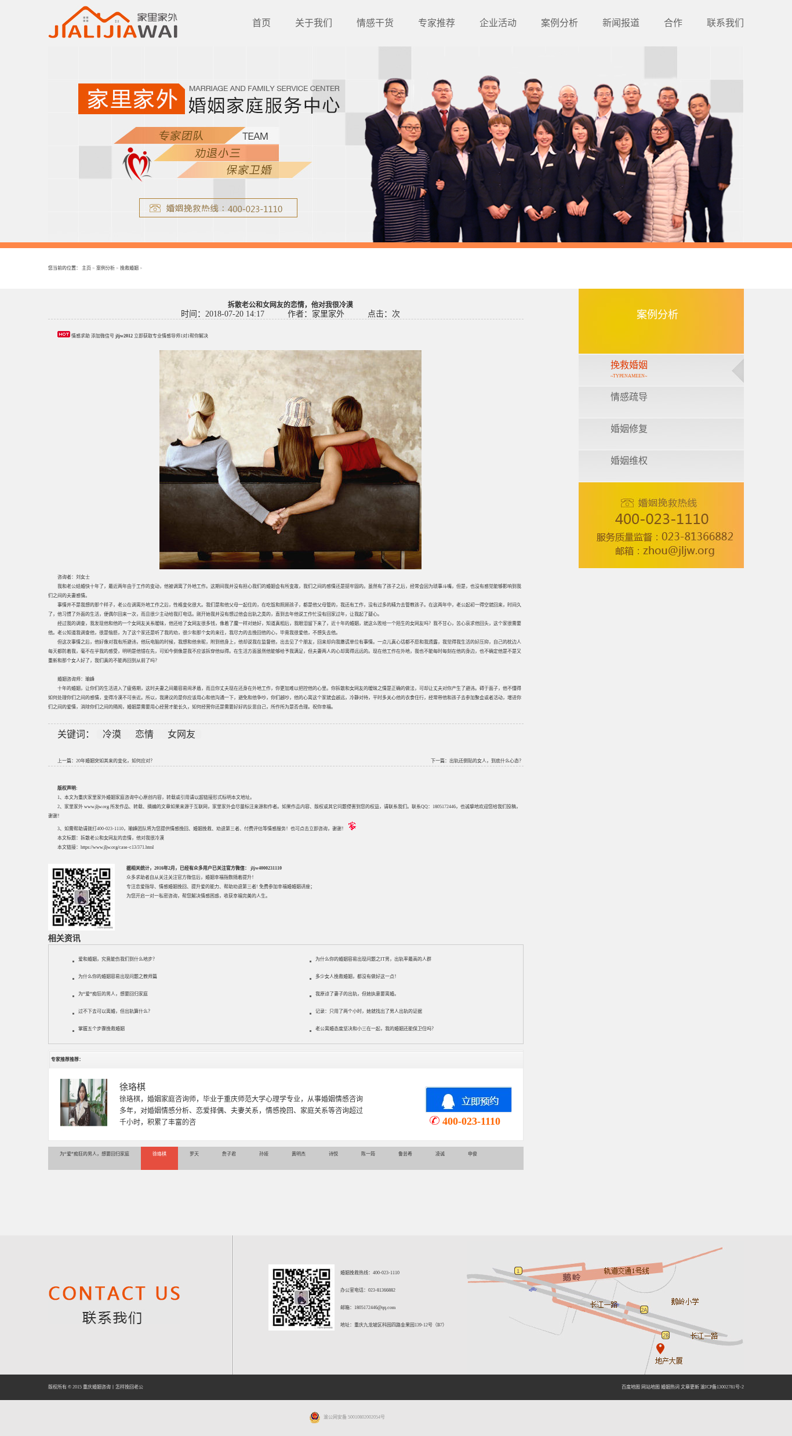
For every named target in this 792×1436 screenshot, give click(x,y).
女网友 (181, 734)
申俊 (472, 1154)
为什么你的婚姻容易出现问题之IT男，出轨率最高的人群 (373, 959)
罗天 (194, 1154)
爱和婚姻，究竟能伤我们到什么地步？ (117, 959)
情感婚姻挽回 (173, 886)
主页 (86, 268)
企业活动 (498, 23)
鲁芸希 (405, 1154)
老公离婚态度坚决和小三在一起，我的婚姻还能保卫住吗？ (375, 1028)
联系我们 (725, 23)
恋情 (145, 734)
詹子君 (229, 1154)
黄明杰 (299, 1154)
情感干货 (375, 23)
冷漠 (113, 734)
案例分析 (559, 23)
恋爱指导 (145, 886)
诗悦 (333, 1154)
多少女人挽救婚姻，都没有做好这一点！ (357, 976)
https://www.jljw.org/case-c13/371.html (117, 847)
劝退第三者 (244, 886)
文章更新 (690, 1387)
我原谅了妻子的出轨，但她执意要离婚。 (357, 994)
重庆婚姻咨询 (97, 1387)
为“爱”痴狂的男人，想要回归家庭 (113, 994)
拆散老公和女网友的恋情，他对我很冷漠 (122, 838)
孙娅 (263, 1154)
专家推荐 (436, 23)
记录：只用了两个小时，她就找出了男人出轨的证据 (368, 1011)
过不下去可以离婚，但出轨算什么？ (115, 1011)
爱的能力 (210, 886)
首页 (261, 23)
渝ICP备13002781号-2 (722, 1387)
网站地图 (650, 1387)
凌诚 (440, 1154)
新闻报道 (621, 23)
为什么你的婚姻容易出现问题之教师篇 (117, 976)
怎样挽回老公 (129, 1387)
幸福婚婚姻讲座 (294, 886)
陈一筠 (368, 1154)
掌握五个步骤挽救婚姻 (101, 1028)
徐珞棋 (132, 1087)
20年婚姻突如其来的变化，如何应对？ (115, 761)
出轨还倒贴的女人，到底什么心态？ (486, 761)
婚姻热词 (670, 1387)
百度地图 (631, 1387)
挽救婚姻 (129, 268)
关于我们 (313, 23)
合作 (673, 23)
